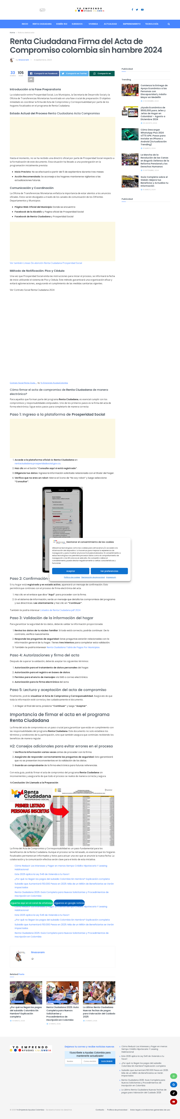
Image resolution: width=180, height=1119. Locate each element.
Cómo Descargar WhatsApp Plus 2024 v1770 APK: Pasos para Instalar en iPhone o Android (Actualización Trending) (154, 137)
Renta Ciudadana (42, 24)
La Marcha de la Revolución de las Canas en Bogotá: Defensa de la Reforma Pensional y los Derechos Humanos (155, 160)
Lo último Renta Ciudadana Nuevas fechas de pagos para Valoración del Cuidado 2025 (99, 1012)
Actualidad (110, 24)
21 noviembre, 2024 (150, 101)
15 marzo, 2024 (149, 189)
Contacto (100, 1109)
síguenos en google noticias (69, 903)
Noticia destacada (26, 32)
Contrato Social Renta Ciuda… (23, 383)
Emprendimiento (132, 24)
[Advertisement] (62, 136)
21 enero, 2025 (54, 1024)
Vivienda (93, 24)
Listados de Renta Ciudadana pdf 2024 (60, 610)
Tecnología (151, 24)
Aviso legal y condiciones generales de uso (150, 1109)
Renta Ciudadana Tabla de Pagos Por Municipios (73, 647)
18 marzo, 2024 (149, 148)
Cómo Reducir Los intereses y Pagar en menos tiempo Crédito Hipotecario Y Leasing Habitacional (144, 1049)
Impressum (111, 577)
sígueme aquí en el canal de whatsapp (31, 903)
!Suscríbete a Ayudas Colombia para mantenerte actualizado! (90, 1054)
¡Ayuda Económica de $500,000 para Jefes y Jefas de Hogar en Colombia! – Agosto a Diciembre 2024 (153, 113)
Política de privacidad (117, 1109)
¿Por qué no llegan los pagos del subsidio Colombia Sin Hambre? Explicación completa (62, 879)
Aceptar (70, 571)
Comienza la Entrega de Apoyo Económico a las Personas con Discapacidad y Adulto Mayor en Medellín (154, 91)
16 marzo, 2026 (18, 1021)
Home (12, 32)
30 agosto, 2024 (150, 123)
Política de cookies (72, 577)
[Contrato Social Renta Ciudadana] (62, 337)
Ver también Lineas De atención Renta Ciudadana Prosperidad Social (46, 263)
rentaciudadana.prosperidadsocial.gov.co (37, 463)
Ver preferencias (109, 571)
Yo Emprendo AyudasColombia (54, 383)
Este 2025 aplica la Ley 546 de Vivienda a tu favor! (42, 874)
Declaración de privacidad (93, 577)
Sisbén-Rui (61, 24)
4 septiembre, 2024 (43, 60)
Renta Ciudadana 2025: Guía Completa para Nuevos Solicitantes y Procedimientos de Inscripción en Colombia (143, 1083)
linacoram (24, 60)
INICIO (25, 24)
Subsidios (77, 24)
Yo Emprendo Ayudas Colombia (30, 1110)
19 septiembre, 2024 (151, 170)
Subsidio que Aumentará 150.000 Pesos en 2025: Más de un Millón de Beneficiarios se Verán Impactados (145, 1073)
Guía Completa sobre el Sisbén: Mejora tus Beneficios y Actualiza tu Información (154, 181)
